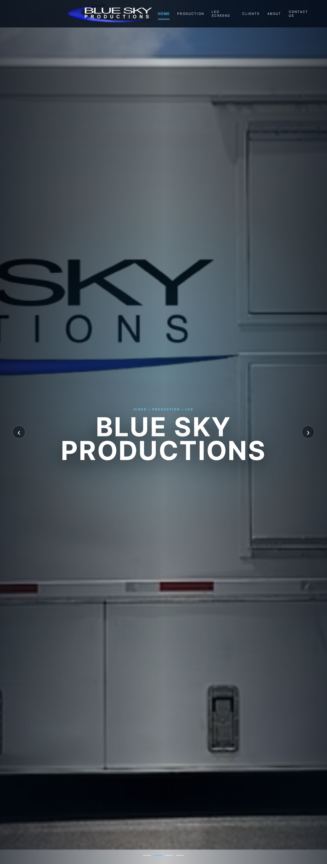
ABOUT (274, 14)
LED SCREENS (221, 13)
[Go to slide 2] (158, 855)
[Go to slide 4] (180, 855)
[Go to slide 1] (147, 855)
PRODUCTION (190, 14)
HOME (164, 14)
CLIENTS (251, 14)
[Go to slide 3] (169, 855)
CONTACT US (298, 13)
